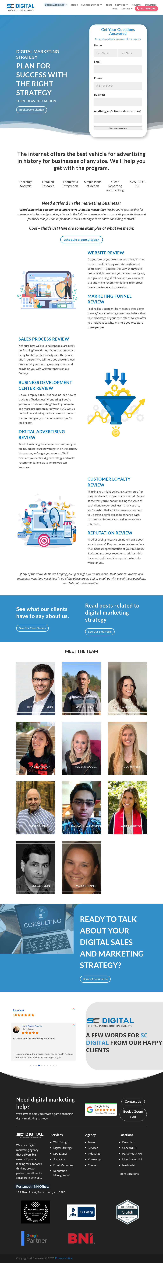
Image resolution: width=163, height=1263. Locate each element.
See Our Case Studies (32, 628)
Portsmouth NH (132, 1153)
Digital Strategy (62, 1148)
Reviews (137, 5)
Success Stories (90, 5)
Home (74, 5)
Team (109, 5)
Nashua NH (129, 1165)
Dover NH (128, 1142)
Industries (150, 5)
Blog (114, 8)
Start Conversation (118, 128)
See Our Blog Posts (100, 631)
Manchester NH (132, 1159)
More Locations (129, 1174)
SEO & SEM (60, 1153)
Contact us (133, 1101)
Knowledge (95, 1159)
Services (120, 5)
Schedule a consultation (82, 240)
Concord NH (130, 1148)
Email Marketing (63, 1165)
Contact (125, 8)
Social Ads (59, 1159)
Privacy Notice (64, 1258)
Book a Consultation (31, 109)
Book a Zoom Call (54, 5)
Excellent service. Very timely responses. (34, 1038)
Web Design (60, 1142)
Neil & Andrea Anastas (32, 1026)
